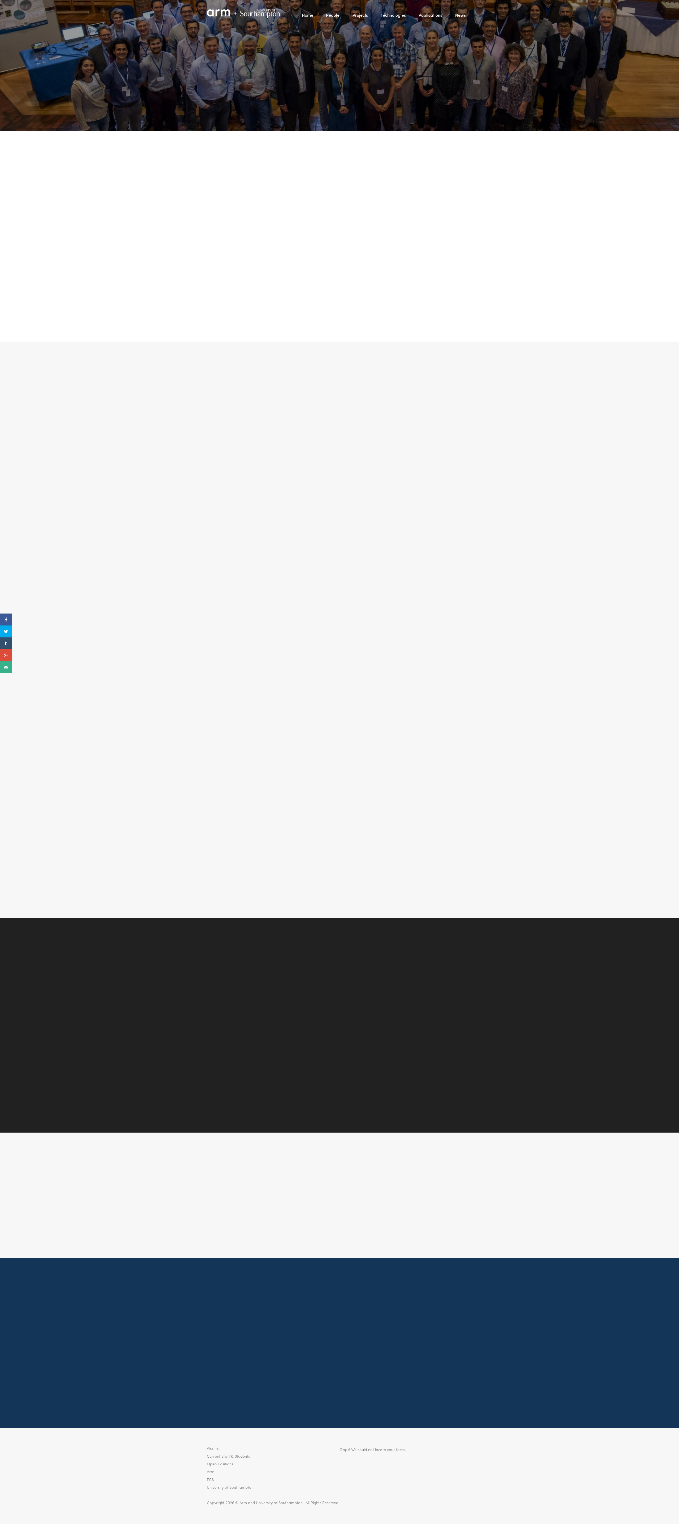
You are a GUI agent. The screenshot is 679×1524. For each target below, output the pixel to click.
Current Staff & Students (228, 1456)
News (460, 15)
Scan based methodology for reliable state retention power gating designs (294, 837)
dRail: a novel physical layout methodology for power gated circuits (286, 661)
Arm (210, 1471)
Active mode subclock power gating (249, 580)
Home (307, 15)
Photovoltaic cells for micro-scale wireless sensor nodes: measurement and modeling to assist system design (295, 539)
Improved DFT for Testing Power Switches (255, 800)
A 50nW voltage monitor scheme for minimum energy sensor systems (287, 492)
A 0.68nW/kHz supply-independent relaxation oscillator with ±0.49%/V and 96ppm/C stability (294, 445)
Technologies (393, 15)
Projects (360, 15)
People (333, 15)
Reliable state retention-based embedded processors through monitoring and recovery (298, 702)
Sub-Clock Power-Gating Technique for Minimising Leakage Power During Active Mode (302, 753)
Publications (430, 15)
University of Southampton (230, 1487)
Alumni (213, 1448)
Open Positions (220, 1463)
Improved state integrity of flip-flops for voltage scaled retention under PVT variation (295, 621)
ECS (210, 1479)
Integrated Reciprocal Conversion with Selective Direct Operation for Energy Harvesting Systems (297, 394)
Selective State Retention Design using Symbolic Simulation (276, 874)
